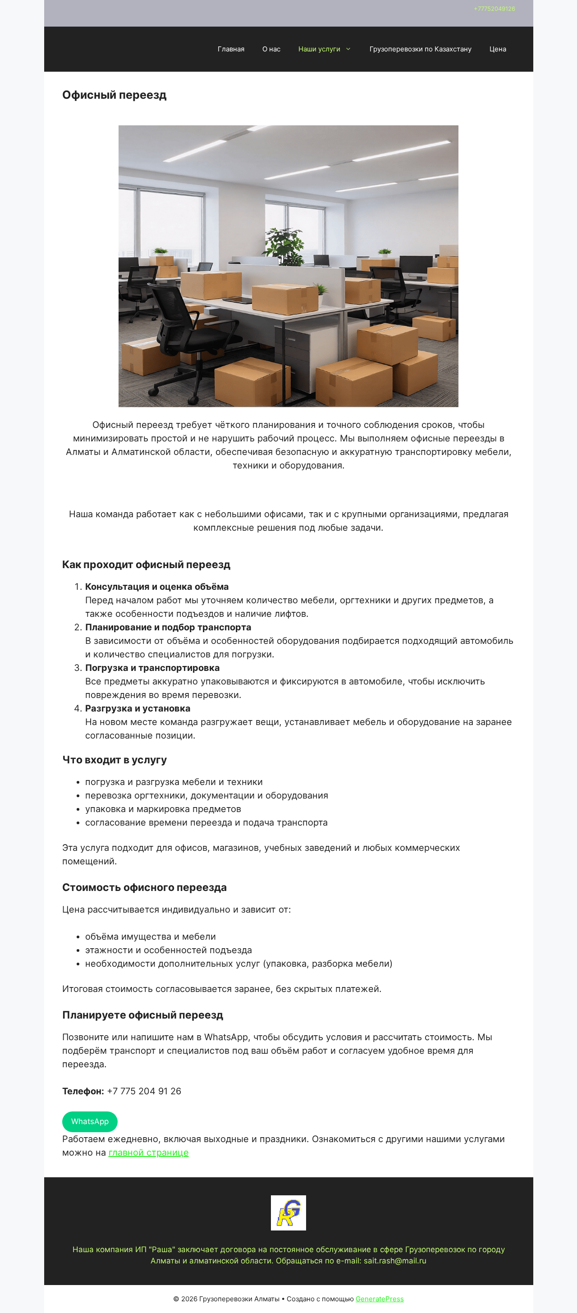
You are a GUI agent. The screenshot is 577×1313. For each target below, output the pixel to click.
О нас (271, 49)
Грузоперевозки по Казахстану (421, 49)
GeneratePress (380, 1299)
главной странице (149, 1152)
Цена (498, 49)
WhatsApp (90, 1121)
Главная (231, 49)
